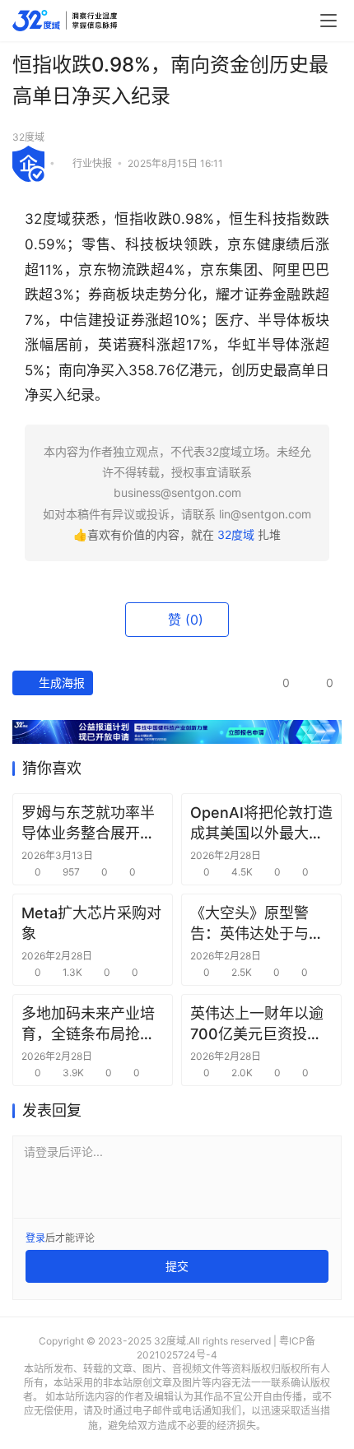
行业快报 (92, 162)
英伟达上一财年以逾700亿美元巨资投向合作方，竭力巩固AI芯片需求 (257, 1024)
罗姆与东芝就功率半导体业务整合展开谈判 (88, 823)
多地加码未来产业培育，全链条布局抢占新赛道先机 (88, 1024)
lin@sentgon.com (265, 514)
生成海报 (60, 683)
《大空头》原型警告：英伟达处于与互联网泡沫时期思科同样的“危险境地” (257, 924)
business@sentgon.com (177, 492)
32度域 (28, 137)
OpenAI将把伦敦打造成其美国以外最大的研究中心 (261, 823)
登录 (35, 1238)
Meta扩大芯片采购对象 (91, 923)
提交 (177, 1266)
